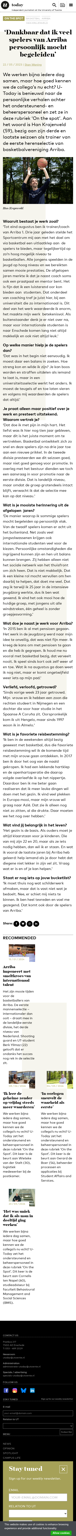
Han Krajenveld (37, 23)
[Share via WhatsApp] (30, 924)
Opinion (8, 1448)
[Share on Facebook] (16, 924)
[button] (63, 1469)
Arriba (46, 18)
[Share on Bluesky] (23, 924)
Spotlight (10, 1453)
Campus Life (12, 1457)
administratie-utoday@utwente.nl (22, 1366)
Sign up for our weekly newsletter (57, 1399)
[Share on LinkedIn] (36, 924)
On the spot (13, 18)
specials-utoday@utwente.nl (18, 1375)
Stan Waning (33, 64)
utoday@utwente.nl (14, 1357)
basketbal (33, 18)
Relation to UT (11, 1419)
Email (14, 1490)
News (7, 1443)
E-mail (6, 1406)
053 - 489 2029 (14, 1348)
